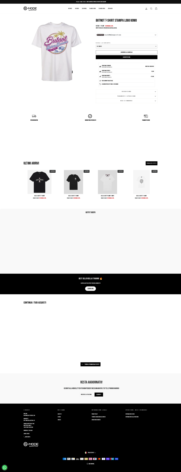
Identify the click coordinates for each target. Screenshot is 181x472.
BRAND (110, 8)
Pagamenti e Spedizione (126, 96)
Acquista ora (126, 57)
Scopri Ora (90, 289)
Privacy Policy (94, 414)
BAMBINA (102, 8)
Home (70, 8)
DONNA (84, 8)
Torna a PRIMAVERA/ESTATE (91, 364)
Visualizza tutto (151, 163)
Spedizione (105, 28)
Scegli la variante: (103, 43)
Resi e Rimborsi (126, 101)
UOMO (77, 8)
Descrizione (126, 91)
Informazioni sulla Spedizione (132, 417)
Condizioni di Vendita (96, 420)
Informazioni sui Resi (130, 414)
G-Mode (59, 417)
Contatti (60, 414)
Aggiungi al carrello (126, 52)
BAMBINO (93, 8)
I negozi (59, 420)
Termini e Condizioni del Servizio (98, 417)
